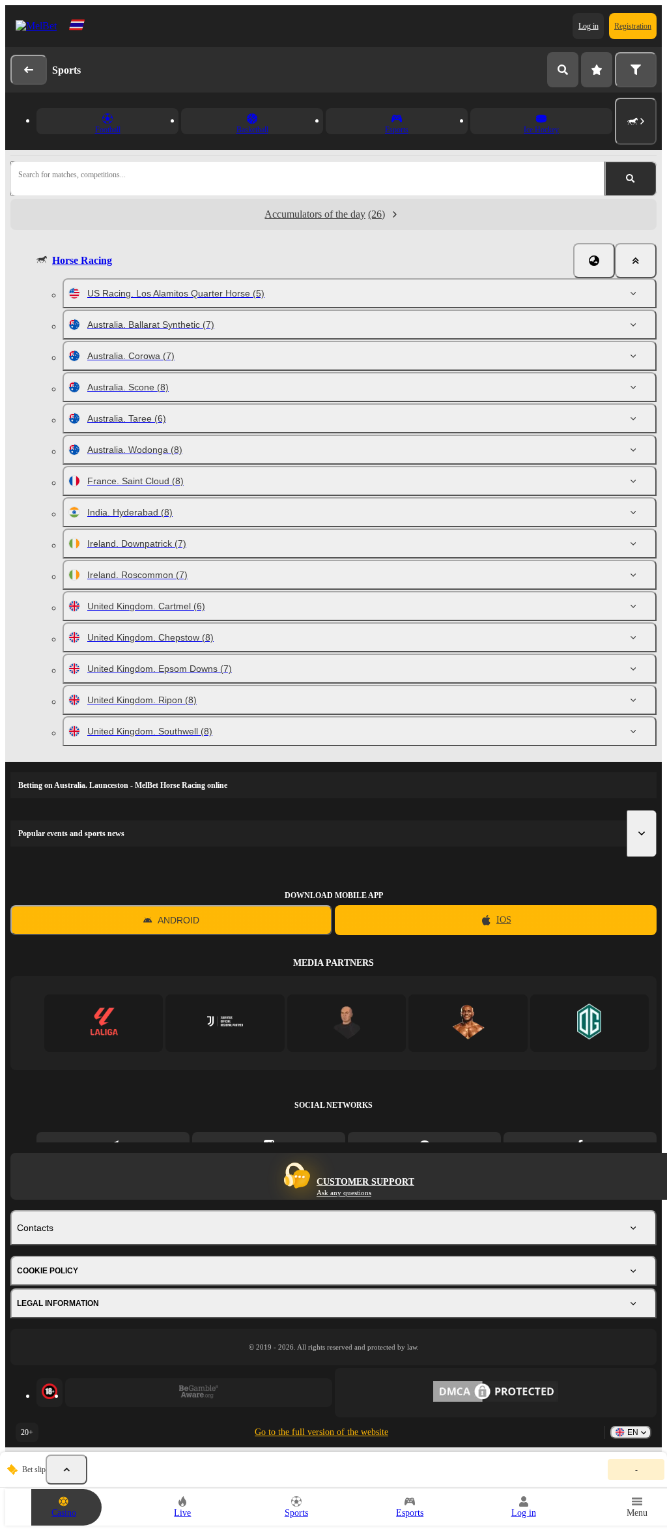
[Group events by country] (594, 260)
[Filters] (636, 69)
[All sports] (636, 121)
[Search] (562, 69)
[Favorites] (596, 69)
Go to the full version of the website (321, 1432)
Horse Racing (82, 260)
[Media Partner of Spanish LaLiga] (104, 1023)
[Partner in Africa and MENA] (225, 1023)
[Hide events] (66, 1470)
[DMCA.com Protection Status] (496, 1392)
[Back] (28, 70)
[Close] (636, 260)
